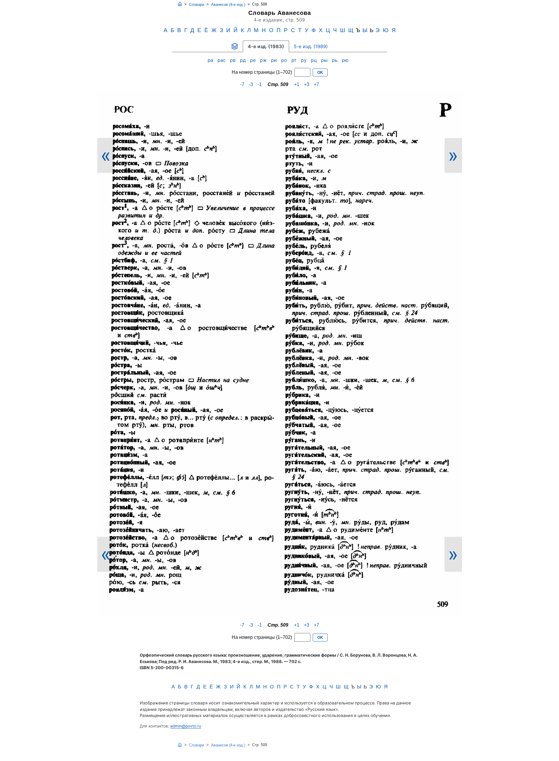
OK (320, 72)
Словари (196, 4)
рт (294, 60)
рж (264, 60)
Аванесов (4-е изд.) (228, 4)
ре (253, 60)
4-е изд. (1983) (266, 46)
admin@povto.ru (185, 726)
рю (346, 60)
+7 (316, 84)
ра (211, 60)
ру (304, 60)
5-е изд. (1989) (311, 46)
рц (314, 60)
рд (243, 60)
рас (222, 60)
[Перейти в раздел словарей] (235, 46)
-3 (251, 84)
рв (233, 60)
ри (274, 60)
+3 (306, 84)
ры (325, 60)
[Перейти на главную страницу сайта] (180, 4)
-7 (242, 84)
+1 (296, 84)
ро (285, 60)
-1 (260, 84)
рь (335, 60)
